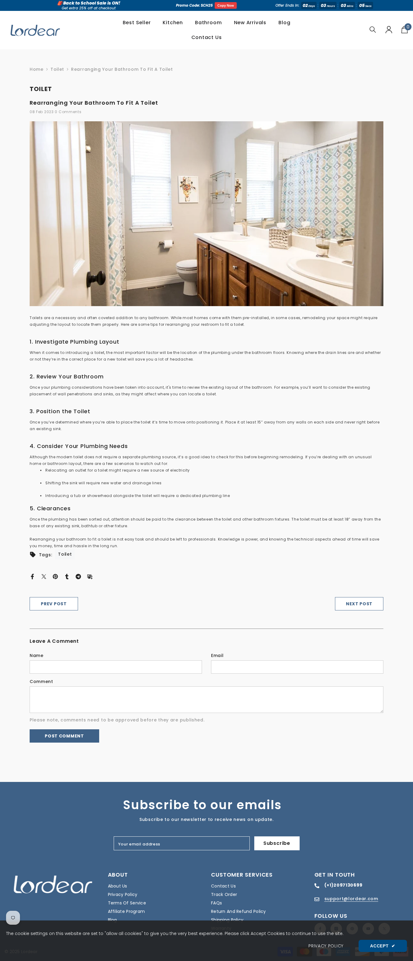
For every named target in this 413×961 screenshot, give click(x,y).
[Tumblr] (67, 576)
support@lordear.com (351, 899)
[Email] (90, 576)
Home (37, 69)
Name (37, 655)
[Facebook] (32, 576)
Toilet (57, 69)
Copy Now (225, 5)
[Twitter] (44, 576)
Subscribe (276, 843)
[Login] (388, 29)
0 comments (68, 111)
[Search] (373, 29)
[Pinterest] (55, 576)
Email (217, 655)
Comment (41, 681)
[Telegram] (78, 576)
